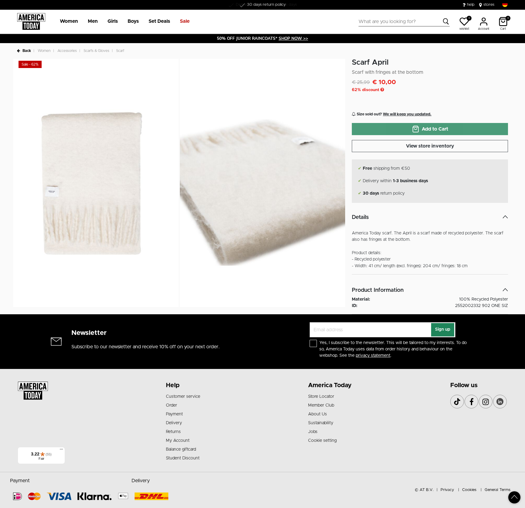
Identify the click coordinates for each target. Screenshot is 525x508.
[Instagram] (485, 401)
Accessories (67, 51)
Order (171, 405)
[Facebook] (471, 401)
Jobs (312, 432)
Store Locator (321, 396)
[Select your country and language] (505, 4)
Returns (173, 432)
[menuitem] (66, 21)
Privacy (447, 490)
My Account (178, 440)
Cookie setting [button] (322, 440)
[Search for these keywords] (446, 21)
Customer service (183, 396)
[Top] (514, 497)
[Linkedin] (500, 401)
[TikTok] (457, 401)
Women (44, 51)
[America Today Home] (31, 21)
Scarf (120, 51)
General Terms (497, 490)
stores (488, 5)
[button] (69, 21)
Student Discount (183, 458)
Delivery (174, 423)
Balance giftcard (181, 449)
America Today (330, 385)
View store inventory (430, 146)
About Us (317, 414)
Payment (174, 414)
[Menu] (61, 450)
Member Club (321, 405)
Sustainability (320, 423)
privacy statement (373, 355)
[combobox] (404, 21)
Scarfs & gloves (96, 51)
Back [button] (26, 51)
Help (173, 385)
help (471, 5)
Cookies (469, 490)
